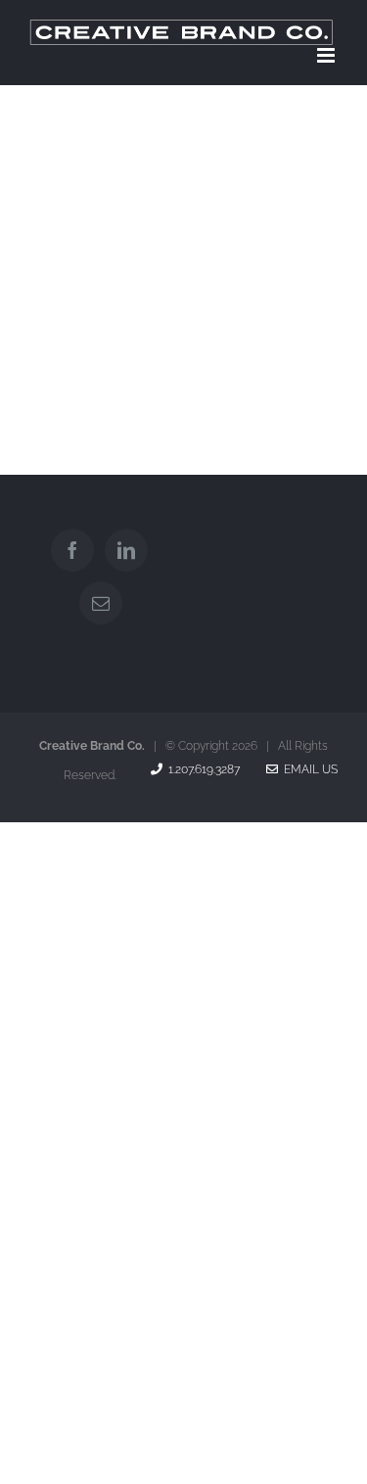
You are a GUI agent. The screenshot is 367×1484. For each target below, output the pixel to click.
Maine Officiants (94, 209)
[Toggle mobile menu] (327, 55)
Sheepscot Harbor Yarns (263, 209)
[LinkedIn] (126, 550)
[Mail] (100, 603)
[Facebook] (72, 550)
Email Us (308, 769)
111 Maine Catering (263, 332)
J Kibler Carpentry (94, 332)
